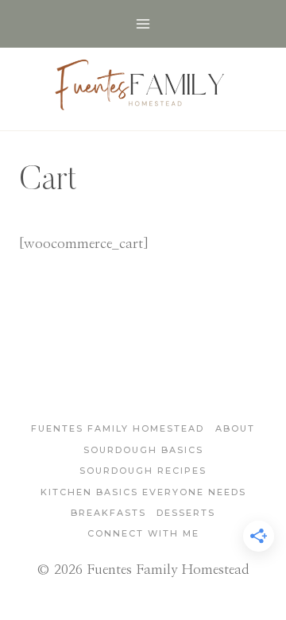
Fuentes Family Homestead (117, 428)
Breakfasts (108, 512)
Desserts (186, 512)
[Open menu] (143, 23)
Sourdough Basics (143, 449)
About (235, 428)
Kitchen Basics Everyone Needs (143, 492)
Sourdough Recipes (143, 470)
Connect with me (143, 533)
